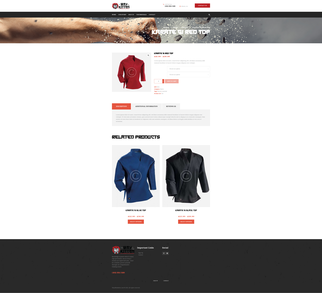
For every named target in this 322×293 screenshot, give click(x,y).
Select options (136, 221)
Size (161, 68)
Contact (140, 255)
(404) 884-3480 (170, 6)
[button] (148, 55)
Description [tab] (121, 106)
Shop (175, 27)
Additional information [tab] (146, 106)
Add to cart (171, 81)
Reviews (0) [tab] (171, 106)
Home (166, 27)
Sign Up (140, 253)
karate (160, 91)
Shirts (185, 27)
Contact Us (202, 5)
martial (164, 91)
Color (160, 74)
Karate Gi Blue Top (136, 210)
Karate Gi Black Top (186, 210)
